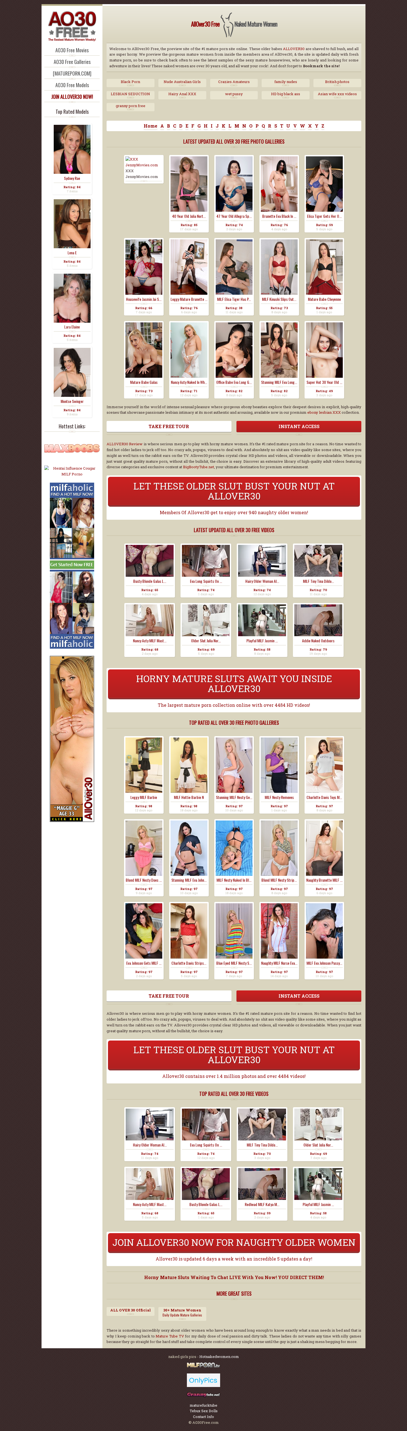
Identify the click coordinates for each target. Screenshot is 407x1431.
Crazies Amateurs (234, 81)
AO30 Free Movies (72, 50)
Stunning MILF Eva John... (189, 880)
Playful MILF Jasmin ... (262, 640)
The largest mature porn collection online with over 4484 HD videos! (234, 705)
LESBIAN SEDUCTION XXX (130, 94)
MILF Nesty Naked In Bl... (234, 880)
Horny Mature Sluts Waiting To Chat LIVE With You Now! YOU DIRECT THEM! (234, 1277)
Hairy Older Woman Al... (262, 581)
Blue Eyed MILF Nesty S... (234, 963)
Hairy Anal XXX (182, 93)
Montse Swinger (72, 401)
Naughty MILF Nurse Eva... (279, 963)
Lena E (72, 252)
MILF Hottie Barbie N (189, 797)
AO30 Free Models (72, 85)
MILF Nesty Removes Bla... (279, 797)
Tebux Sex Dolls (204, 1410)
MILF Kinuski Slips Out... (279, 299)
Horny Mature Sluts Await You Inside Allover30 (234, 683)
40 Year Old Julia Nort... (189, 216)
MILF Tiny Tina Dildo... (318, 581)
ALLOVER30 (294, 48)
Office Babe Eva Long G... (234, 382)
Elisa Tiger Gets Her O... (324, 216)
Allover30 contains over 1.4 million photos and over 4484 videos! (234, 1076)
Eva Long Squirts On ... (206, 581)
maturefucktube (203, 1405)
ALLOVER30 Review (125, 443)
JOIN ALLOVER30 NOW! (72, 96)
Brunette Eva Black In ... (279, 216)
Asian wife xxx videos (337, 93)
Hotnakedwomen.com (219, 1356)
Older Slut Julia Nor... (206, 640)
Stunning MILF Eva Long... (279, 382)
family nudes (285, 81)
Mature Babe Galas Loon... (144, 382)
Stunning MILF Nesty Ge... (234, 797)
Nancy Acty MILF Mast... (149, 640)
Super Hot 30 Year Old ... (324, 382)
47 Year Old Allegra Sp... (234, 216)
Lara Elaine (72, 327)
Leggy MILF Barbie (143, 797)
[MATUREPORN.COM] (72, 73)
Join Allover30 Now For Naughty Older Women (234, 1242)
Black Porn (130, 81)
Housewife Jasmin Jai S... (143, 299)
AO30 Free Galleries (72, 61)
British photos (337, 81)
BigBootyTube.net (198, 466)
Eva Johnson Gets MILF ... (143, 963)
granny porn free (130, 105)
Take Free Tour (169, 426)
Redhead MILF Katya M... (262, 1204)
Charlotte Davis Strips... (188, 963)
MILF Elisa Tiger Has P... (234, 299)
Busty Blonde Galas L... (149, 581)
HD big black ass (285, 93)
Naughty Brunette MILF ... (324, 880)
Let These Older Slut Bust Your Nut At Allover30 (234, 491)
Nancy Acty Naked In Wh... (189, 382)
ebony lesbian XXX (324, 412)
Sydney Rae (72, 178)
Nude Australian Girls (182, 81)
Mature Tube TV (170, 1336)
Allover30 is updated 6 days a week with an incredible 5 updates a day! (234, 1259)
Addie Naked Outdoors (318, 640)
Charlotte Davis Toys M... (324, 797)
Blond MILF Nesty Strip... (279, 880)
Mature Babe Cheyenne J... (324, 299)
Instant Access (299, 426)
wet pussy (234, 93)
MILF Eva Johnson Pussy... (324, 963)
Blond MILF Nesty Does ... (144, 880)
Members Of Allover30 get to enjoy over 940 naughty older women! (234, 512)
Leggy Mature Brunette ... (189, 299)
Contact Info (203, 1416)
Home (150, 126)
